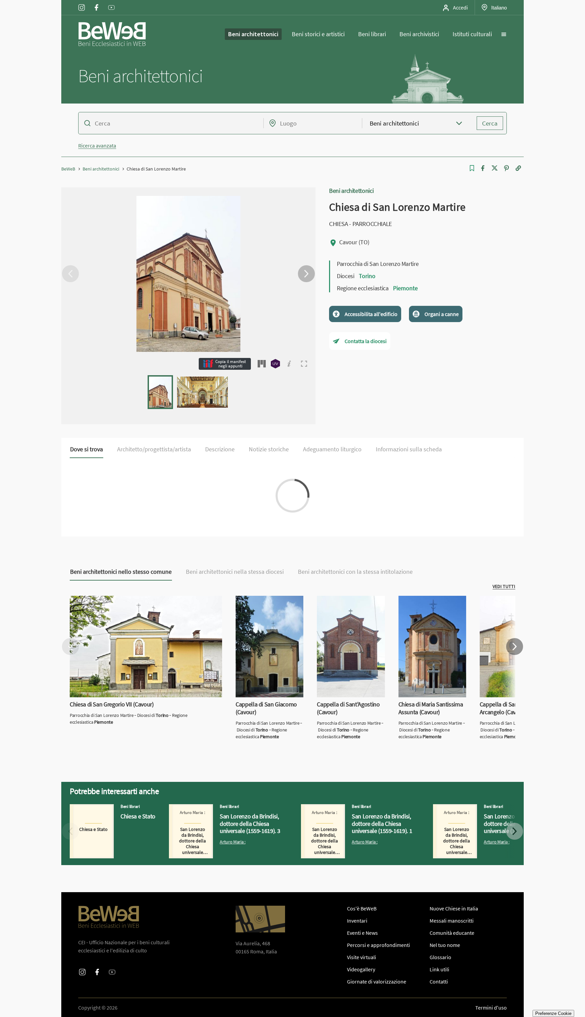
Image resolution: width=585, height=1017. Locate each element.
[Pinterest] (506, 168)
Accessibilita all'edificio (371, 314)
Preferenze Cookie (553, 1013)
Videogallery (361, 969)
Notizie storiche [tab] (269, 449)
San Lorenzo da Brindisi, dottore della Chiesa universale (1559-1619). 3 (220, 812)
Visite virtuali (361, 957)
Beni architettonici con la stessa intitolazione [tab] (355, 571)
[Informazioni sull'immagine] (289, 363)
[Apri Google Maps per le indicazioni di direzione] (260, 919)
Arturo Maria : (232, 842)
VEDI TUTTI (504, 586)
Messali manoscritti (452, 920)
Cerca (490, 123)
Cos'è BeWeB (361, 908)
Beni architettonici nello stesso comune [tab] (121, 571)
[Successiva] (306, 273)
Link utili (439, 969)
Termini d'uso (491, 1007)
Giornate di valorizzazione (376, 981)
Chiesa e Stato (86, 808)
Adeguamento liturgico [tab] (332, 449)
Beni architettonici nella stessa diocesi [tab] (235, 571)
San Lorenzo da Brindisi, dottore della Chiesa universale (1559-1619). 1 (352, 812)
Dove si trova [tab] (86, 449)
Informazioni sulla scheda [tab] (409, 449)
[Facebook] (482, 168)
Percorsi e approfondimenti (378, 945)
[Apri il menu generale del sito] (503, 34)
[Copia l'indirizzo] (518, 168)
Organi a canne (442, 314)
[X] (494, 168)
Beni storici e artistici (318, 34)
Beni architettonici (253, 34)
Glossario (440, 957)
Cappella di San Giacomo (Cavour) (264, 603)
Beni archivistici (419, 34)
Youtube (111, 3)
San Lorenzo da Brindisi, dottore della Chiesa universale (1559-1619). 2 (484, 812)
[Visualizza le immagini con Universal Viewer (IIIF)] (275, 363)
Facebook (96, 3)
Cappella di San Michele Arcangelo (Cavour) (507, 603)
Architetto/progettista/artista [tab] (154, 449)
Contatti (439, 981)
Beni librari (372, 34)
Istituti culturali (472, 34)
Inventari (357, 920)
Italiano (499, 7)
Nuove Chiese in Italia (454, 908)
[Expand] (304, 363)
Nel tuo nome (445, 945)
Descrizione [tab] (220, 449)
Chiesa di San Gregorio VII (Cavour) (109, 599)
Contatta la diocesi (366, 341)
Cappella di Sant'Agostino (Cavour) (346, 603)
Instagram (81, 3)
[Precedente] (70, 273)
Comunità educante (452, 932)
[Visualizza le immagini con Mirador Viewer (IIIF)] (261, 363)
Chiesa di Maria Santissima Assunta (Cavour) (428, 603)
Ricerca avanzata (97, 145)
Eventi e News (362, 932)
